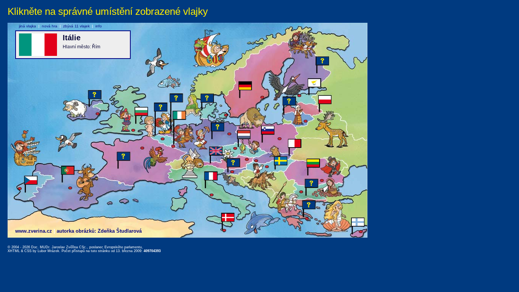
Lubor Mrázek (48, 251)
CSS (28, 251)
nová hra (49, 26)
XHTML (14, 251)
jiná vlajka (27, 26)
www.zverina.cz (33, 231)
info (98, 26)
